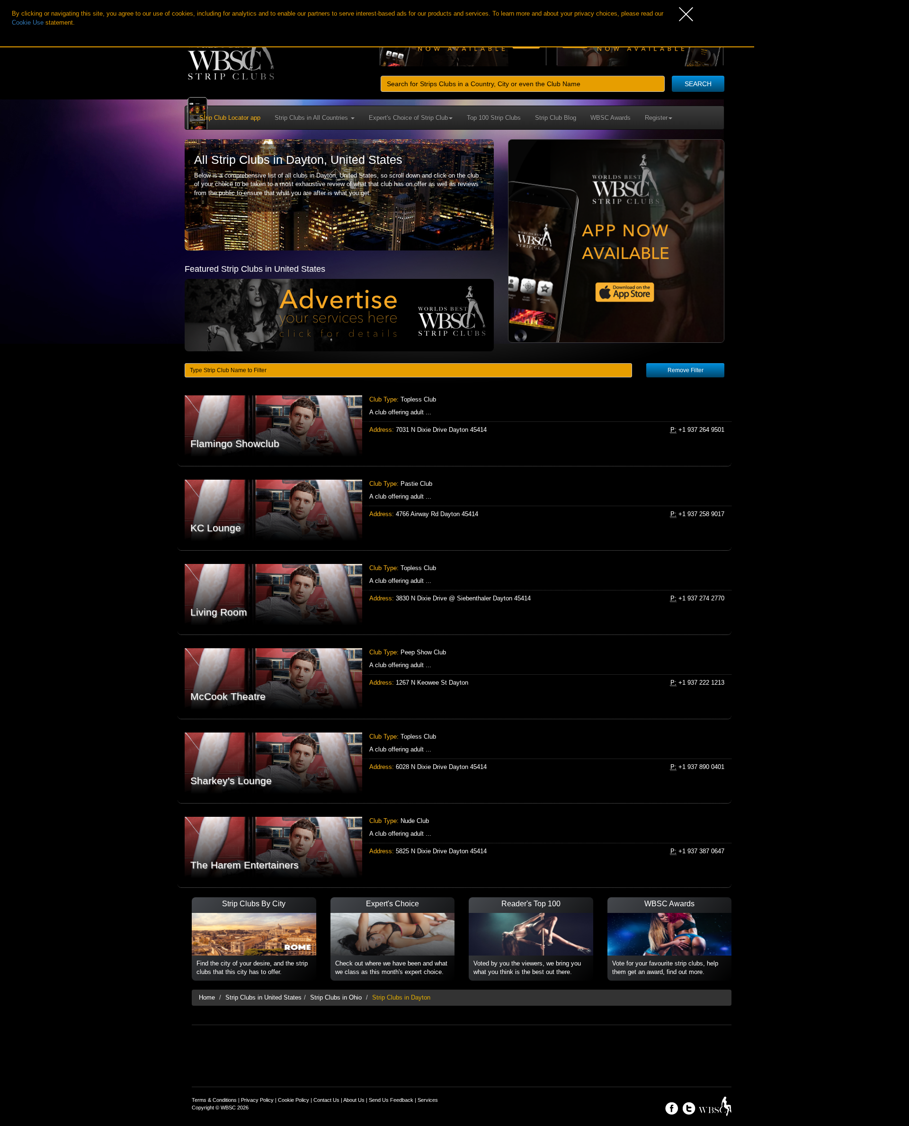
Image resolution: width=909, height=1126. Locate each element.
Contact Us (326, 1100)
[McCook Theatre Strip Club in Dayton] (454, 678)
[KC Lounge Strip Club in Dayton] (454, 510)
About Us (354, 1100)
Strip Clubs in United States (263, 997)
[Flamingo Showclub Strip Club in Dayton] (454, 425)
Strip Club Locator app (229, 117)
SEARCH (698, 84)
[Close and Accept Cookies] (716, 14)
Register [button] (656, 117)
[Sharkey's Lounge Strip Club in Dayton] (454, 763)
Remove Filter (686, 370)
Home (207, 997)
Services (428, 1100)
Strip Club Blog (555, 117)
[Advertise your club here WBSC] (339, 314)
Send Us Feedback (391, 1100)
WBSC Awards (610, 117)
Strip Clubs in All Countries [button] (312, 117)
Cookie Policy (293, 1100)
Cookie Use (28, 22)
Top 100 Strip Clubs (494, 117)
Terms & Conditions (214, 1100)
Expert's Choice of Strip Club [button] (408, 117)
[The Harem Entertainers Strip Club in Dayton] (454, 847)
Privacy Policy (257, 1100)
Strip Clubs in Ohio (336, 997)
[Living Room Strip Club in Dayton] (454, 594)
